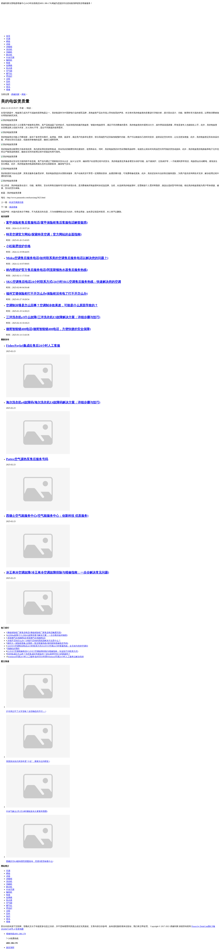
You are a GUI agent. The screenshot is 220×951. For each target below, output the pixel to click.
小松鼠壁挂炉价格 (18, 246)
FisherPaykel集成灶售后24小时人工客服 (33, 345)
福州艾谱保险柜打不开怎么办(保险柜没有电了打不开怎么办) (47, 293)
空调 (8, 39)
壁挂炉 (9, 76)
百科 (8, 81)
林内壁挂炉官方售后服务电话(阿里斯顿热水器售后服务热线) (47, 269)
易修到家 (15, 94)
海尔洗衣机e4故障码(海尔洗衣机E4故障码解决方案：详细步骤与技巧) (53, 402)
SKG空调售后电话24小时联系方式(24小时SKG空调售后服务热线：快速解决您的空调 (63, 281)
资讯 (8, 87)
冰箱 (8, 44)
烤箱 (8, 41)
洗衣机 (9, 49)
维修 (8, 89)
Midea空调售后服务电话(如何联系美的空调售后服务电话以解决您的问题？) (57, 258)
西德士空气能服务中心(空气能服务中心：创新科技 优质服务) (47, 515)
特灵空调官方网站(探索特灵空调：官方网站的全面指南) (43, 234)
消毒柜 (9, 47)
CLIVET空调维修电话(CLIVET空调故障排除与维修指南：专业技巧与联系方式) (42, 651)
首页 (8, 36)
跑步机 (9, 55)
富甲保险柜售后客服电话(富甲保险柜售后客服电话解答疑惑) (47, 222)
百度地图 (19, 929)
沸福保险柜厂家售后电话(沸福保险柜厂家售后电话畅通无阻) (34, 632)
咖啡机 (9, 60)
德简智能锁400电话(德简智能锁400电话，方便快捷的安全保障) (48, 329)
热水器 (9, 68)
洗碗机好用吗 (13, 649)
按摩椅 (9, 65)
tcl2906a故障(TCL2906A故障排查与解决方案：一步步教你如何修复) (37, 635)
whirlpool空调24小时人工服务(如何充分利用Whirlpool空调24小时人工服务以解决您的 (46, 657)
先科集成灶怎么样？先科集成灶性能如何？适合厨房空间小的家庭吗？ (38, 654)
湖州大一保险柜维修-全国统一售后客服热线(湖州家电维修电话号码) (37, 643)
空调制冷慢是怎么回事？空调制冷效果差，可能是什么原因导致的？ (52, 305)
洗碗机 (9, 52)
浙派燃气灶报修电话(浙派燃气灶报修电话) (26, 638)
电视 (8, 63)
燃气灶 (9, 73)
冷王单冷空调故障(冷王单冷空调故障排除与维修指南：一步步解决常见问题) (57, 572)
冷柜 (8, 79)
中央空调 (10, 57)
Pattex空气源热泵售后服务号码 (27, 459)
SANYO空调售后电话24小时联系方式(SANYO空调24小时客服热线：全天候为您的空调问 (47, 646)
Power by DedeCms (200, 926)
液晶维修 (13, 207)
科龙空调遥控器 (16, 202)
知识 (8, 84)
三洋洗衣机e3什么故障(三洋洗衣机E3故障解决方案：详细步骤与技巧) (53, 317)
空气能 (9, 71)
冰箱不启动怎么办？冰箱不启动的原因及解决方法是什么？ (34, 640)
